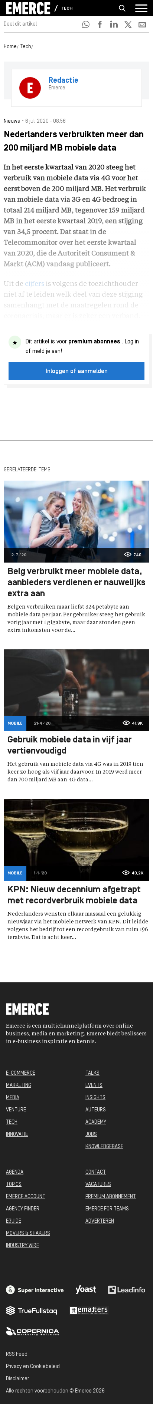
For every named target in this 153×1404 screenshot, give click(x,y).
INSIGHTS (95, 1098)
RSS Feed (16, 1354)
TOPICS (14, 1184)
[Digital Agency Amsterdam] (35, 1289)
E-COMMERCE (20, 1073)
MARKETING (18, 1085)
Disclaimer (17, 1379)
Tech (67, 8)
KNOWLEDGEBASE (104, 1147)
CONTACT (95, 1172)
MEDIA (12, 1098)
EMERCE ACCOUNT (25, 1197)
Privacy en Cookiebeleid (33, 1367)
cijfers (34, 284)
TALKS (92, 1073)
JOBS (91, 1134)
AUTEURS (95, 1110)
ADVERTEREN (99, 1221)
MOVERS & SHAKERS (28, 1233)
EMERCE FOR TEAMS (107, 1209)
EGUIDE (13, 1221)
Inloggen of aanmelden (77, 372)
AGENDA (14, 1172)
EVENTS (93, 1085)
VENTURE (16, 1110)
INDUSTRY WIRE (22, 1246)
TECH (11, 1122)
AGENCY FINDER (22, 1209)
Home (10, 47)
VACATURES (98, 1184)
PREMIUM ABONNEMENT (110, 1197)
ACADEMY (95, 1122)
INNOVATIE (17, 1134)
